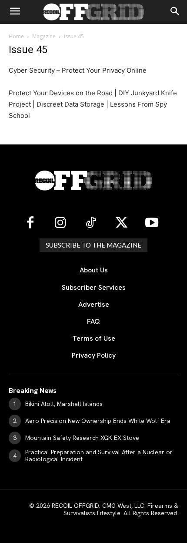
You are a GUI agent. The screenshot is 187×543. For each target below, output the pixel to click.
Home (16, 36)
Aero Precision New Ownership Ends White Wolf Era (97, 421)
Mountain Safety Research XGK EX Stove (82, 438)
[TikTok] (91, 223)
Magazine (44, 36)
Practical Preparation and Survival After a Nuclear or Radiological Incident (99, 455)
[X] (121, 223)
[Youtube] (152, 223)
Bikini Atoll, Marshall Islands (64, 404)
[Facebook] (30, 223)
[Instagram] (60, 223)
